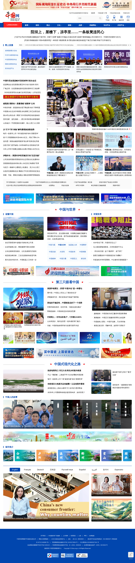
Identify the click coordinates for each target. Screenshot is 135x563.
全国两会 (52, 185)
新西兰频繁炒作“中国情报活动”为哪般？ (107, 255)
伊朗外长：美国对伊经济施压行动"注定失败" (21, 155)
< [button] (128, 45)
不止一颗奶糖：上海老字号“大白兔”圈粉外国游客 (65, 375)
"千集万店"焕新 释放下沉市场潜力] (98, 40)
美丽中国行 (116, 185)
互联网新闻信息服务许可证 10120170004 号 (65, 542)
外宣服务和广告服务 (54, 535)
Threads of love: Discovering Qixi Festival (106, 493)
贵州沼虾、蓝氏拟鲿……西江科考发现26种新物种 (21, 119)
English (15, 470)
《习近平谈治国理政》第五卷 (82, 182)
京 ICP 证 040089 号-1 (42, 542)
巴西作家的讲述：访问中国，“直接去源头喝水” (64, 307)
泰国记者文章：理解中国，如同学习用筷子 (109, 325)
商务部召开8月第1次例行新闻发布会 (116, 67)
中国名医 (108, 173)
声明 (85, 535)
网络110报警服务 (43, 539)
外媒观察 (7, 308)
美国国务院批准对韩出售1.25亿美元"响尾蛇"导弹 (21, 163)
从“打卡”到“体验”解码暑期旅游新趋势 (18, 129)
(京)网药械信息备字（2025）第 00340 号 (96, 545)
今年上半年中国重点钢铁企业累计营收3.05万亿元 (21, 149)
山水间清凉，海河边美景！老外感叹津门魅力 (63, 321)
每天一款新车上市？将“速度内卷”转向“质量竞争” (20, 133)
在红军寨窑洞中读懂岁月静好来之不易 (19, 243)
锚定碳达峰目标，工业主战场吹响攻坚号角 (20, 255)
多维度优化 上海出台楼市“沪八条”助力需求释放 (65, 388)
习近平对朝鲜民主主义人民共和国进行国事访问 (50, 182)
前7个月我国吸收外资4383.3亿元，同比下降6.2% (21, 137)
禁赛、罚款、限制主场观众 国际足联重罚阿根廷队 (21, 175)
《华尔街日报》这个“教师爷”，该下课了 (107, 251)
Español (82, 470)
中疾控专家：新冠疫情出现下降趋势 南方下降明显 (21, 107)
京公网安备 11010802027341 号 (89, 542)
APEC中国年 (80, 185)
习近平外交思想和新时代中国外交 (78, 13)
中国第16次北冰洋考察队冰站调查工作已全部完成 (21, 111)
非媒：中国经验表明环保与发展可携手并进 (63, 325)
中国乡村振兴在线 (115, 13)
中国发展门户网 (102, 13)
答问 (36, 84)
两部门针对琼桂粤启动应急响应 (28, 115)
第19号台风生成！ (10, 115)
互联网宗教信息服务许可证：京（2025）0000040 (66, 545)
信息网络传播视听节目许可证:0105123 (38, 545)
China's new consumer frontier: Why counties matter (26, 518)
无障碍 (131, 559)
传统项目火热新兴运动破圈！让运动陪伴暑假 (66, 384)
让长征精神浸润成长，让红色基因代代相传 (20, 251)
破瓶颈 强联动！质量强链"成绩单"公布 (19, 104)
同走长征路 (65, 185)
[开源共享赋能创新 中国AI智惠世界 (37, 40)
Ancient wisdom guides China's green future (107, 518)
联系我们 (73, 535)
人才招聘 (65, 535)
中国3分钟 (79, 173)
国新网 (93, 13)
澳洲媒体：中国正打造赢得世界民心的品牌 (109, 318)
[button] (130, 103)
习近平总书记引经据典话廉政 (25, 37)
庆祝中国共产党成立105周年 (108, 182)
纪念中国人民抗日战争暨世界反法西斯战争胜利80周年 (24, 185)
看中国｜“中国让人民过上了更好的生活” (61, 293)
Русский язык (67, 470)
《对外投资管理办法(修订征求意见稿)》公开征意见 (22, 92)
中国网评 (83, 245)
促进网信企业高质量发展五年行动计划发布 (19, 84)
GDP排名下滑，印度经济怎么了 (105, 243)
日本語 (52, 470)
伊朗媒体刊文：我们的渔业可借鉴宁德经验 (63, 297)
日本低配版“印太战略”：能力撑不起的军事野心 (108, 237)
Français (27, 470)
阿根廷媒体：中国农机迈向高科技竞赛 (61, 311)
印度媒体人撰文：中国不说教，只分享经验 (109, 322)
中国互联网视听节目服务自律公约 (26, 539)
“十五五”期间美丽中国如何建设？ (16, 237)
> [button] (130, 45)
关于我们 (43, 535)
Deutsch (40, 470)
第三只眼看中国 (67, 282)
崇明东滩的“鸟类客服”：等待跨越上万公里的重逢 (20, 390)
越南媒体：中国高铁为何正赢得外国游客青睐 (110, 313)
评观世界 (97, 214)
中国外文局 (126, 13)
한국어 (106, 470)
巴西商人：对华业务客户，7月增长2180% (64, 317)
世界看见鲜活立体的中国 (32, 325)
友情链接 (91, 535)
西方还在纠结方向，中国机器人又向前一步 (20, 260)
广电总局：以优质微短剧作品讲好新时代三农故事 (21, 88)
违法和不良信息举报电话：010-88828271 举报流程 (102, 539)
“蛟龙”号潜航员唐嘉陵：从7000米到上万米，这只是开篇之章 (27, 426)
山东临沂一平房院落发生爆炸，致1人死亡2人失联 (21, 123)
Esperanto (119, 470)
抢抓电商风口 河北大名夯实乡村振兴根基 (64, 370)
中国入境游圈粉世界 (100, 308)
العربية (94, 470)
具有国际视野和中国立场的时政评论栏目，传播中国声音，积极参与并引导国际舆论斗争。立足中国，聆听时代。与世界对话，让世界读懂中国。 (67, 236)
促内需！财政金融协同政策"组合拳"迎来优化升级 (21, 141)
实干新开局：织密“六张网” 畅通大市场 (51, 37)
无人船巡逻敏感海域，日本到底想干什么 (108, 247)
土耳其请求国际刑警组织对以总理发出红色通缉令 (21, 159)
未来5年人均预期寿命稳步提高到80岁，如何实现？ (66, 392)
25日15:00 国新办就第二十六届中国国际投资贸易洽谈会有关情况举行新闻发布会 (103, 45)
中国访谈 (108, 150)
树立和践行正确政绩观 (98, 185)
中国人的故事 (11, 397)
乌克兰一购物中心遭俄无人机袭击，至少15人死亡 (21, 167)
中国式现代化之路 (67, 364)
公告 (80, 535)
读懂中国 (9, 214)
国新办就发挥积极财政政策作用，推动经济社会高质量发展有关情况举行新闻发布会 (88, 69)
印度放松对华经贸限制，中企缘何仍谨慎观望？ (110, 260)
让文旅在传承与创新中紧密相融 (77, 37)
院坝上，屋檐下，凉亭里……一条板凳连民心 (67, 32)
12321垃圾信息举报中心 (58, 539)
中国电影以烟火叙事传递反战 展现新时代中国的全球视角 (13, 327)
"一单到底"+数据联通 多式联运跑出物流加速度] (68, 40)
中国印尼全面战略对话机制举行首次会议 (19, 81)
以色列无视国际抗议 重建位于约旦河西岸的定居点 (21, 171)
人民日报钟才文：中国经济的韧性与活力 (105, 37)
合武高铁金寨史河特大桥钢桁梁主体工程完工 (63, 129)
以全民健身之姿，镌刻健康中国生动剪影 (20, 247)
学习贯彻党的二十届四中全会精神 (17, 182)
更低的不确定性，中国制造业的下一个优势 (64, 303)
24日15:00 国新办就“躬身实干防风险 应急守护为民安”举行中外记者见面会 (49, 45)
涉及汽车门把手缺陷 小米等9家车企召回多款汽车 (21, 145)
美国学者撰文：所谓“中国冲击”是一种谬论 (64, 288)
